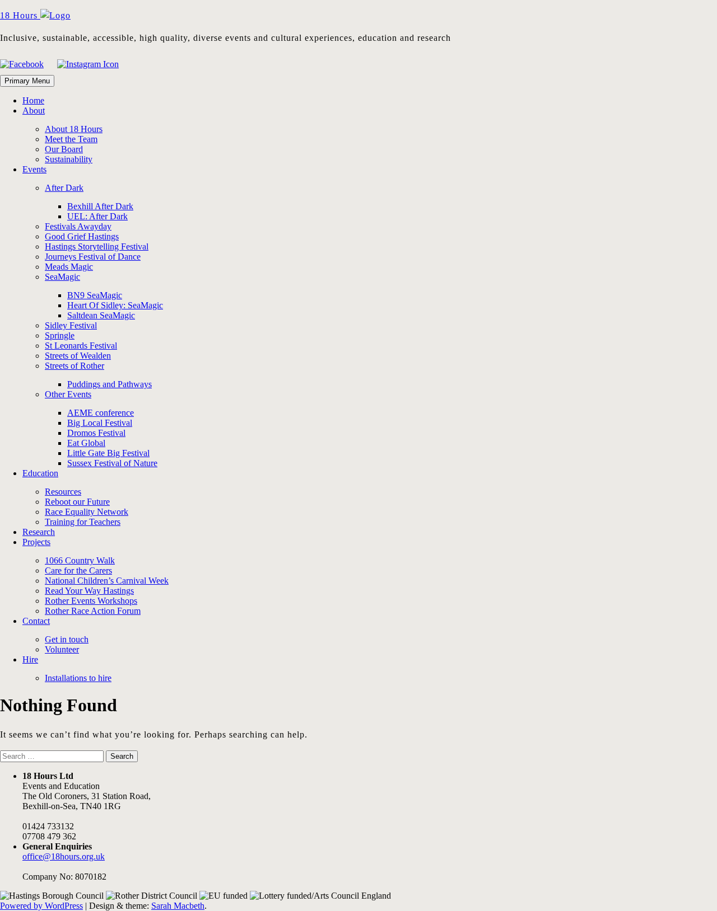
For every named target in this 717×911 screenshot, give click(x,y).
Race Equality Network (86, 511)
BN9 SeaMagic (94, 295)
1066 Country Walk (80, 560)
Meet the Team (71, 139)
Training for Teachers (82, 522)
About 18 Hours (74, 129)
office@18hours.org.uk (63, 856)
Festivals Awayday (78, 226)
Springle (60, 335)
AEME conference (100, 412)
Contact (36, 621)
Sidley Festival (71, 325)
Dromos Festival (96, 433)
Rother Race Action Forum (93, 611)
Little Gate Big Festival (108, 453)
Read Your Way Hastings (89, 590)
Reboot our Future (77, 501)
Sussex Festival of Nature (112, 463)
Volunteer (62, 649)
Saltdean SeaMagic (101, 315)
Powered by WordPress (41, 905)
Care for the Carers (78, 570)
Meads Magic (69, 266)
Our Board (64, 149)
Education (40, 473)
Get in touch (67, 639)
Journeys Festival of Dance (93, 256)
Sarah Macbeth (177, 905)
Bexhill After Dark (100, 206)
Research (38, 532)
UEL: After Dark (97, 216)
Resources (63, 491)
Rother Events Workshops (91, 600)
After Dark (64, 187)
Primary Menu (27, 81)
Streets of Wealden (78, 355)
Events (34, 169)
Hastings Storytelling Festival (96, 246)
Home (33, 100)
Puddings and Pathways (109, 384)
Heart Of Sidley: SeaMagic (115, 305)
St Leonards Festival (81, 345)
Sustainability (68, 159)
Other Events (68, 394)
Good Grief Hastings (82, 236)
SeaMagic (62, 276)
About (33, 110)
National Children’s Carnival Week (107, 580)
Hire (30, 659)
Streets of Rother (74, 365)
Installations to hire (78, 678)
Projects (36, 542)
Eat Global (86, 443)
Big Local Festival (99, 423)
